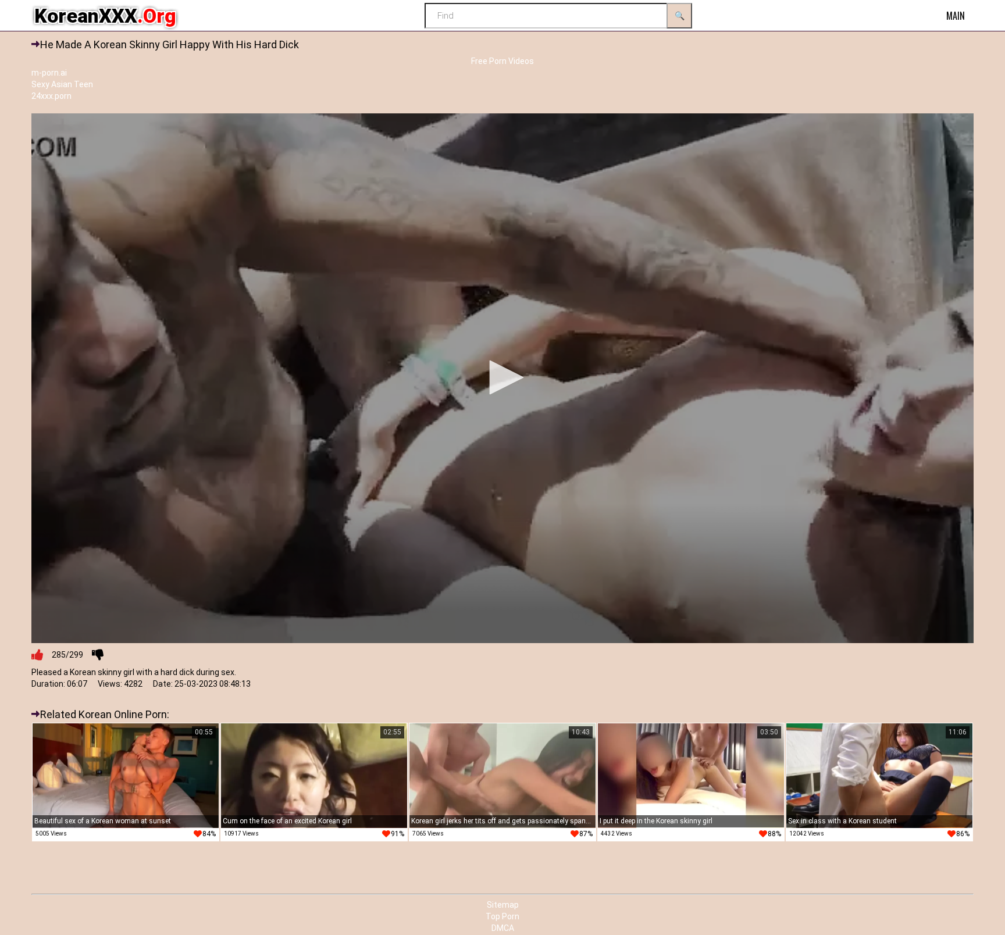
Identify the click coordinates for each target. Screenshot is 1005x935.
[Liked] (37, 655)
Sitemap (503, 904)
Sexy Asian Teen (62, 84)
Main (955, 16)
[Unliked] (98, 655)
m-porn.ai (49, 72)
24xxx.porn (51, 96)
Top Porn (502, 916)
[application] (502, 378)
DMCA (502, 928)
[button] (502, 377)
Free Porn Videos (502, 61)
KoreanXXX (105, 15)
